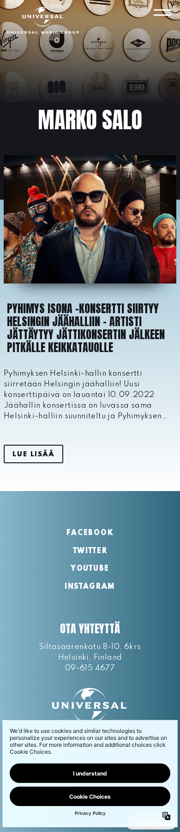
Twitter (90, 551)
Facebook (90, 533)
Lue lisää (33, 454)
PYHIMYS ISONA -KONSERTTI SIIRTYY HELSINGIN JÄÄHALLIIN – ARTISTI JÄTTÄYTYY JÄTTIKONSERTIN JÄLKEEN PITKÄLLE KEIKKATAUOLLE (86, 328)
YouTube (90, 569)
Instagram (90, 587)
